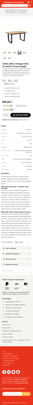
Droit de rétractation (8, 360)
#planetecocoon (23, 383)
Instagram (23, 379)
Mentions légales (7, 353)
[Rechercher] (2, 5)
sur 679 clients (9, 83)
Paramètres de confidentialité (11, 358)
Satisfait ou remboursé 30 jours (12, 96)
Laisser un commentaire (9, 270)
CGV (4, 351)
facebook (16, 379)
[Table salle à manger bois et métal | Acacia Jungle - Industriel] (5, 53)
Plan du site (6, 365)
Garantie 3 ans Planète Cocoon (12, 93)
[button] (31, 2)
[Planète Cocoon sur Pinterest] (13, 372)
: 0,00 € (31, 2)
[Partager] (16, 242)
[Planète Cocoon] (14, 2)
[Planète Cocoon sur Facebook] (4, 372)
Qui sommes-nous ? (8, 363)
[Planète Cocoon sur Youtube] (18, 372)
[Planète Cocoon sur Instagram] (9, 372)
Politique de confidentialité (10, 356)
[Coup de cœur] (3, 242)
